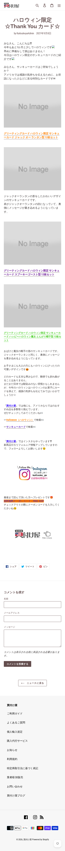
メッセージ (9, 627)
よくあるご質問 (16, 722)
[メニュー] (59, 5)
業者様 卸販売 (15, 777)
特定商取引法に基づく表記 (22, 768)
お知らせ (12, 750)
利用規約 (12, 759)
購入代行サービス (17, 740)
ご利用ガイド (15, 713)
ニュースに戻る (35, 683)
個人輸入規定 (15, 731)
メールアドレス (12, 613)
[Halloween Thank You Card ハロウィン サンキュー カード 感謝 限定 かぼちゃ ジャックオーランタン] (32, 106)
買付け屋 (27, 839)
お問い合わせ (15, 786)
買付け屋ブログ (16, 795)
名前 (6, 598)
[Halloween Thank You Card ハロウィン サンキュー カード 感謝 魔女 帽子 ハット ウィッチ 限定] (32, 305)
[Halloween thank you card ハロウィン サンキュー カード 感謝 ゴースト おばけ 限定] (32, 243)
